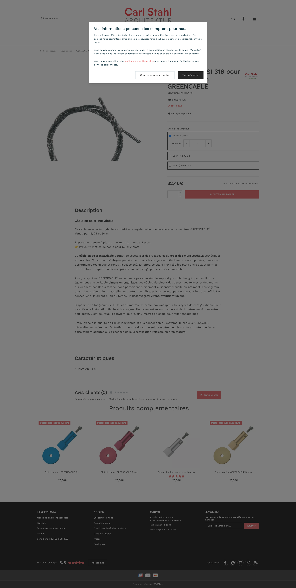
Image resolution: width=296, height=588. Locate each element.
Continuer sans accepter (155, 75)
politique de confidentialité (139, 61)
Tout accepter (190, 75)
